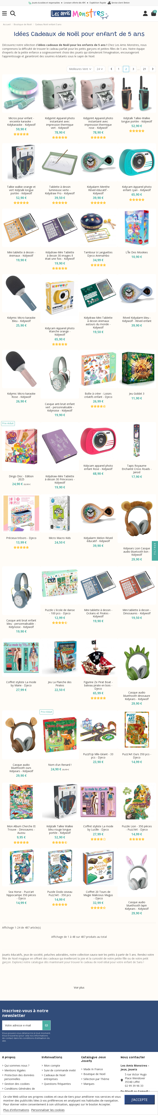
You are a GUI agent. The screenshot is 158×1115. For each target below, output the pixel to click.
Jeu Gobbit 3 (136, 393)
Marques (88, 1084)
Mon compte (52, 1065)
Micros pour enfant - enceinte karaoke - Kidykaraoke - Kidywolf (21, 121)
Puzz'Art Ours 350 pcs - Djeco (136, 755)
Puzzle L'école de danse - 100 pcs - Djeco (60, 611)
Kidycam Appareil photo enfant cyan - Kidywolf (137, 188)
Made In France (93, 1069)
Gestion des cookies (17, 1084)
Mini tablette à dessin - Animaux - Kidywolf (21, 253)
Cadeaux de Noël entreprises (54, 1077)
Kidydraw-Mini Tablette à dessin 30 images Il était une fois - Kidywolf (60, 255)
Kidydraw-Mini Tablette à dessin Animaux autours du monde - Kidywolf (98, 322)
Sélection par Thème (96, 1079)
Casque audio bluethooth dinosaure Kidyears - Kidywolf (136, 696)
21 (144, 69)
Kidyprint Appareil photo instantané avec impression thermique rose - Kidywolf (98, 123)
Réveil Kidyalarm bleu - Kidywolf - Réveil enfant (136, 319)
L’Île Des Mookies (137, 252)
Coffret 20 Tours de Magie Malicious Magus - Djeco (98, 895)
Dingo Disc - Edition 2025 (21, 477)
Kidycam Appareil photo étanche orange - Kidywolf (60, 331)
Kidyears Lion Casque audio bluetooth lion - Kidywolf (136, 551)
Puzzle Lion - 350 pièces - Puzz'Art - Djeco (137, 827)
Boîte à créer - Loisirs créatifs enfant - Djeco (98, 395)
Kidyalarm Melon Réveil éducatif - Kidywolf (98, 539)
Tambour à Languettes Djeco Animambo (98, 253)
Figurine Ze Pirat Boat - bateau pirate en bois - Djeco (98, 685)
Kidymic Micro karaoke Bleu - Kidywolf (21, 319)
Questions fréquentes (57, 1084)
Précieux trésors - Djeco (21, 538)
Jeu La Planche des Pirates (59, 683)
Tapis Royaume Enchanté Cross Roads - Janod (137, 469)
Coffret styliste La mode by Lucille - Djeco (98, 827)
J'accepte (140, 1099)
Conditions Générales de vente (19, 1090)
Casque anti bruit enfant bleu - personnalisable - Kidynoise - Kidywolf (21, 624)
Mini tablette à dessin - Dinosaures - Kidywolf (137, 611)
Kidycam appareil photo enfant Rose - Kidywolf (98, 467)
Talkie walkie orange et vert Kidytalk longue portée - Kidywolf (21, 190)
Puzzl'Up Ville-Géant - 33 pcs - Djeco (98, 755)
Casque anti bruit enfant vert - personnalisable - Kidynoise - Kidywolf (60, 407)
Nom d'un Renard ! (59, 765)
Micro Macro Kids (60, 538)
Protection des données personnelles (19, 1077)
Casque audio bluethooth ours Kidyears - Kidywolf (21, 768)
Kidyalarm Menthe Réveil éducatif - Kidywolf (98, 190)
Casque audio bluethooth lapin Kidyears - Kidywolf (137, 905)
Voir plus (79, 987)
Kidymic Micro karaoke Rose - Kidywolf (21, 395)
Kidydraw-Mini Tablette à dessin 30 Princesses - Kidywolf (60, 479)
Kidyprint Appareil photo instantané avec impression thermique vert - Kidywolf (60, 123)
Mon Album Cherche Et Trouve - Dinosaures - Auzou (21, 829)
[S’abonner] (46, 1025)
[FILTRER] (155, 558)
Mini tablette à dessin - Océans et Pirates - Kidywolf (98, 613)
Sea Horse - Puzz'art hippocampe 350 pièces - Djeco (21, 895)
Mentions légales (15, 1070)
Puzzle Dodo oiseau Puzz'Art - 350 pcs (59, 893)
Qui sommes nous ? (16, 1065)
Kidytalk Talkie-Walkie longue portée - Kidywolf (136, 119)
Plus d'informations (16, 1110)
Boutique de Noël (94, 1074)
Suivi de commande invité (60, 1070)
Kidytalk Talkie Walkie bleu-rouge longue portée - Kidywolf (59, 829)
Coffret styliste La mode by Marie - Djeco (21, 683)
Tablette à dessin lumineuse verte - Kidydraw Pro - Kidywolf (60, 190)
